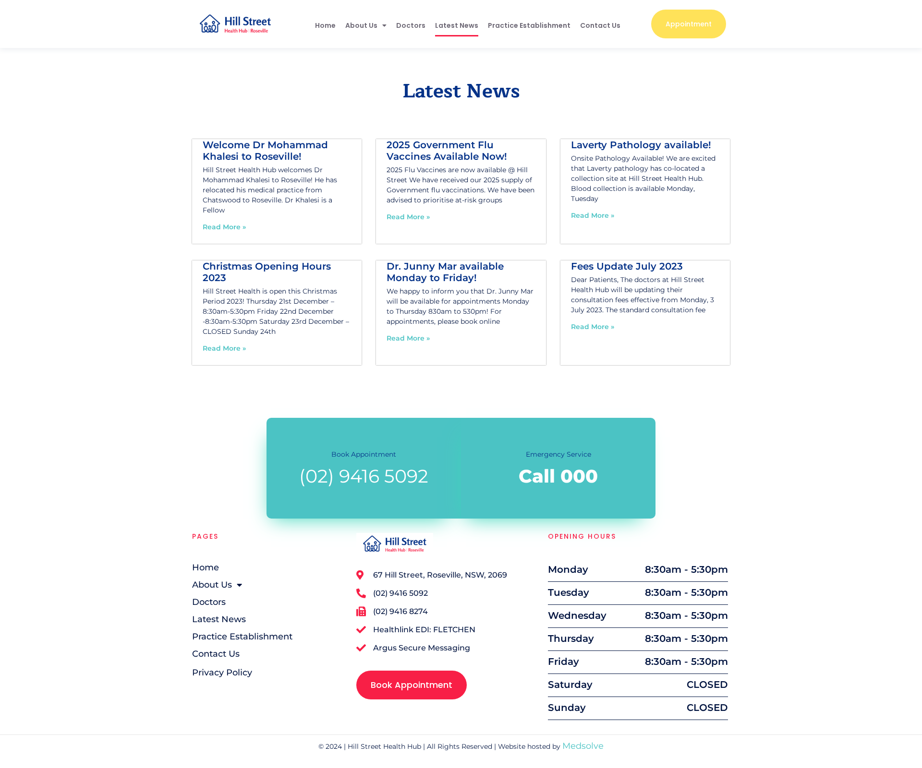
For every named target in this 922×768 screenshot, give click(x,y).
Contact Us (600, 25)
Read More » (224, 227)
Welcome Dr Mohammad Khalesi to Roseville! (265, 150)
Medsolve (583, 746)
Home (325, 25)
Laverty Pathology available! (641, 145)
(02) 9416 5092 (363, 476)
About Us (361, 25)
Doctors (410, 25)
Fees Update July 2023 (627, 266)
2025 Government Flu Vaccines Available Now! (447, 150)
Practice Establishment (529, 25)
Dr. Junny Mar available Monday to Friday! (445, 272)
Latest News (456, 25)
